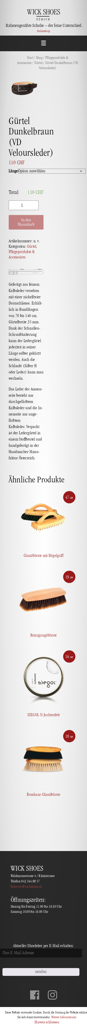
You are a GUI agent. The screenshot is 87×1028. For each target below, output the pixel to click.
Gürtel (38, 63)
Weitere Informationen (64, 1017)
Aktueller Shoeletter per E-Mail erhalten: (43, 946)
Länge (13, 171)
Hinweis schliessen (47, 1022)
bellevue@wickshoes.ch (26, 887)
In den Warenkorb (26, 222)
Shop (39, 58)
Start (30, 58)
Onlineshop (43, 31)
